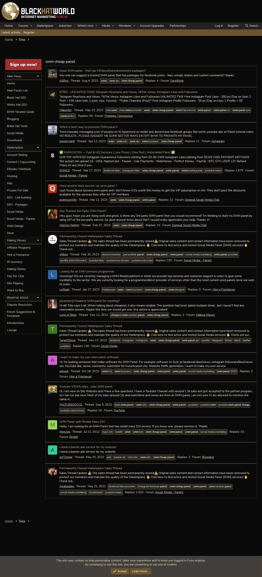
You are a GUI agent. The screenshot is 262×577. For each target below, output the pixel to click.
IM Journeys (14, 262)
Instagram (218, 141)
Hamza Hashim (69, 225)
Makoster (65, 110)
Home (8, 26)
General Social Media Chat (202, 200)
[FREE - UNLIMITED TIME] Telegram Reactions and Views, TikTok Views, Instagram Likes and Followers (128, 92)
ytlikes (63, 254)
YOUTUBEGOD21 (70, 405)
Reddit (73, 437)
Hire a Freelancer (224, 289)
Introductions (15, 323)
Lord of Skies (68, 315)
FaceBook (177, 81)
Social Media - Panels (73, 176)
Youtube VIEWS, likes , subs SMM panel (85, 386)
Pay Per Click (15, 276)
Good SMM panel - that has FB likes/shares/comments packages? (102, 71)
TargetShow (67, 340)
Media (106, 26)
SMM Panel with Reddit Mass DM (82, 422)
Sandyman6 (67, 141)
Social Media (109, 346)
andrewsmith (68, 200)
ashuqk (63, 371)
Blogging (208, 457)
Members (125, 26)
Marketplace (45, 26)
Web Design (15, 226)
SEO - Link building (19, 197)
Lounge (12, 330)
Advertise (65, 26)
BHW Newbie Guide (20, 112)
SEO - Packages (17, 205)
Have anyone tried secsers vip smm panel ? (88, 186)
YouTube (119, 410)
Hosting (12, 176)
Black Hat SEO (16, 98)
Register (29, 32)
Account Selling (17, 155)
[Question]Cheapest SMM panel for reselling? (89, 301)
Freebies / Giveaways (119, 116)
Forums (23, 26)
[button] (31, 25)
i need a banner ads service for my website (87, 447)
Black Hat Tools (17, 126)
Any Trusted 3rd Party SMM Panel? (82, 211)
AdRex (63, 81)
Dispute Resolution (19, 305)
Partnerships (178, 26)
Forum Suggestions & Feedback (21, 314)
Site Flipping (15, 283)
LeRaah (64, 289)
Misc (10, 183)
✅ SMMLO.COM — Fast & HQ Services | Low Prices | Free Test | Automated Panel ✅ (117, 152)
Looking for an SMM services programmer (87, 271)
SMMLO (64, 170)
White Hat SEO (17, 105)
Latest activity (11, 32)
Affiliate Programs (19, 248)
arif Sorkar (66, 457)
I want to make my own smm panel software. (89, 357)
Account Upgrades (152, 26)
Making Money (205, 315)
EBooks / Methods (19, 169)
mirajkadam (66, 486)
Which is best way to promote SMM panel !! (88, 127)
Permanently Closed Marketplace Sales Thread (90, 236)
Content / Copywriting (21, 162)
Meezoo (64, 432)
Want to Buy (15, 290)
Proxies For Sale (17, 190)
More (10, 233)
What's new (85, 26)
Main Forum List (17, 90)
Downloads (14, 140)
